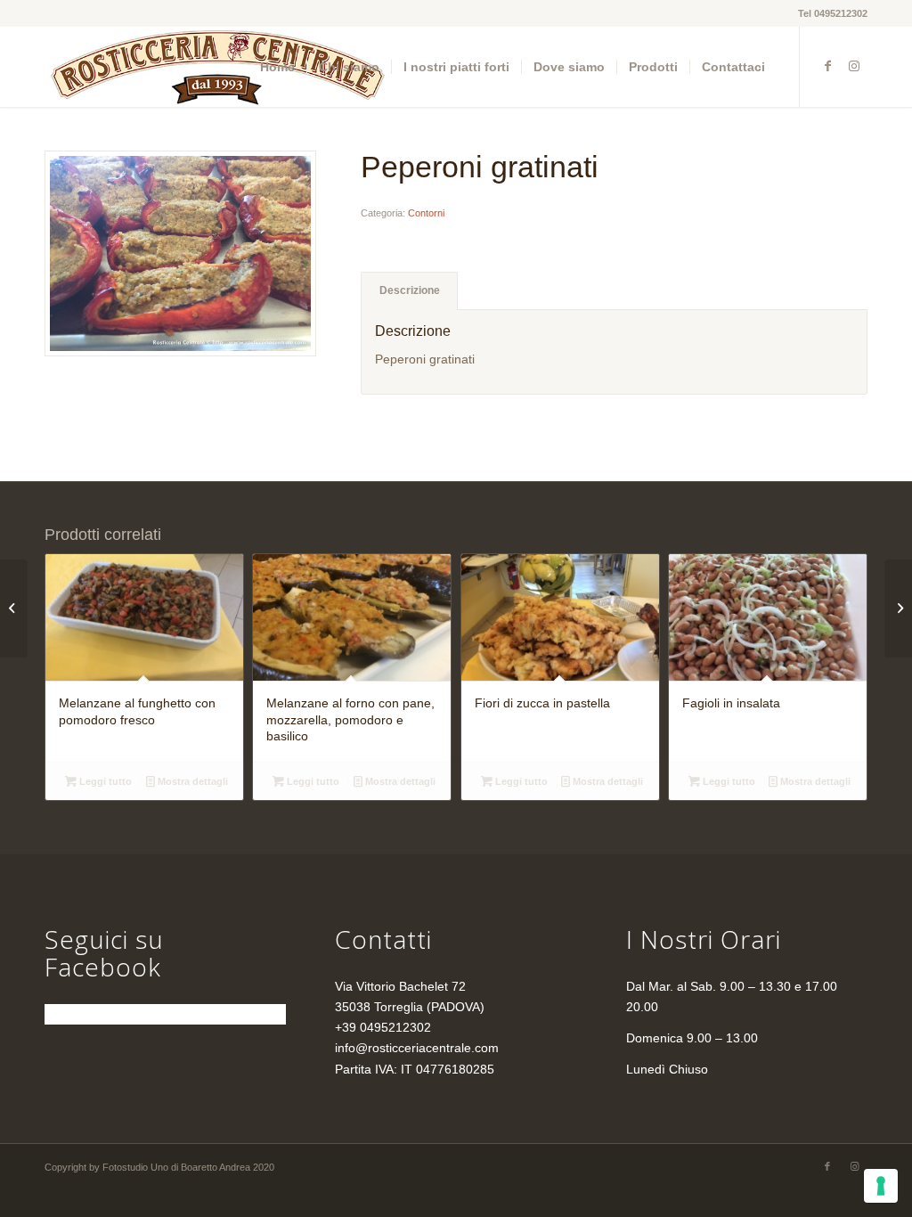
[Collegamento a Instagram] (854, 66)
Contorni (426, 213)
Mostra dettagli (191, 781)
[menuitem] (277, 67)
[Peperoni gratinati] (180, 253)
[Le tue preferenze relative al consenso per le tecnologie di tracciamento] (881, 1186)
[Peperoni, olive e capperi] (898, 608)
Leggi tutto (104, 781)
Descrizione (409, 290)
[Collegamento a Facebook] (827, 66)
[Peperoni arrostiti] (14, 608)
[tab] (409, 291)
